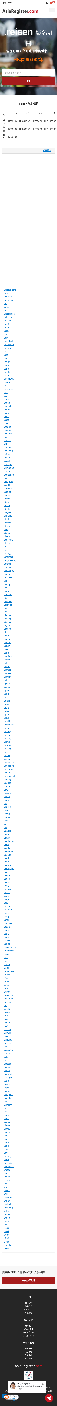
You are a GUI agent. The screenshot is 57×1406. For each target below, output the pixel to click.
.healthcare (9, 724)
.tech (6, 1118)
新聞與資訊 (28, 1309)
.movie (7, 875)
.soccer (7, 1063)
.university (9, 1162)
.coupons (8, 481)
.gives (7, 683)
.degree (7, 512)
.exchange (9, 570)
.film (6, 597)
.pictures (8, 923)
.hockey (7, 731)
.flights (7, 625)
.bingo (7, 361)
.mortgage (9, 868)
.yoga (6, 1248)
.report (7, 991)
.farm (6, 591)
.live (6, 810)
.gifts (6, 680)
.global (7, 686)
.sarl (6, 1025)
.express (8, 577)
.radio (6, 967)
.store (6, 1080)
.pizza (7, 926)
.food (6, 635)
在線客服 (30, 1280)
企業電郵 (28, 1355)
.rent (6, 988)
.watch (7, 1200)
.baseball (8, 341)
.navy (6, 885)
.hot (6, 752)
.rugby (7, 1012)
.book (6, 375)
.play (6, 933)
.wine (6, 1210)
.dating (7, 505)
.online (7, 906)
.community (9, 467)
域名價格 (28, 1352)
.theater (7, 1125)
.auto (6, 327)
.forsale (7, 642)
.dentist (7, 522)
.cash (6, 423)
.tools (6, 1139)
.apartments (9, 299)
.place (7, 930)
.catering (8, 433)
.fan (6, 587)
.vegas (7, 1169)
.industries (9, 765)
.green (7, 704)
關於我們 (28, 1303)
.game (7, 666)
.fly (5, 632)
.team (6, 1115)
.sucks (7, 1091)
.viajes (7, 1176)
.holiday (8, 734)
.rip (5, 1005)
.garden (7, 676)
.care (6, 413)
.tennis (7, 1121)
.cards (7, 409)
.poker (7, 940)
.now (6, 902)
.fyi (5, 662)
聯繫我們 (28, 1306)
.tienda (7, 1132)
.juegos (7, 782)
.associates (9, 313)
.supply (7, 1097)
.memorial (8, 851)
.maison (8, 830)
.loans (7, 817)
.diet (6, 529)
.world (7, 1217)
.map (6, 834)
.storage (8, 1077)
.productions (10, 947)
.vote (6, 1193)
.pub (6, 957)
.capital (7, 406)
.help (6, 728)
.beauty (7, 347)
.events (7, 563)
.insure (7, 772)
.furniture (8, 656)
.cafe (6, 395)
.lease (7, 796)
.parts (6, 913)
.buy (6, 392)
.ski (5, 1060)
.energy (7, 553)
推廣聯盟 (28, 1313)
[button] (8, 2)
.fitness (7, 621)
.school (7, 1029)
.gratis (7, 700)
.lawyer (7, 793)
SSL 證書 (28, 1358)
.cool (6, 478)
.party (6, 916)
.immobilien (9, 762)
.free (6, 649)
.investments (10, 776)
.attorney (8, 317)
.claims (7, 447)
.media (7, 847)
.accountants (10, 289)
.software (8, 1074)
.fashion (8, 594)
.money (7, 865)
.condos (8, 471)
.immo (7, 758)
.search (7, 1036)
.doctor (7, 543)
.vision (7, 1190)
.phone (7, 919)
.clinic (7, 454)
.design (7, 526)
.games (7, 669)
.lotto (6, 820)
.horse (7, 741)
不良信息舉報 (28, 1332)
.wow (6, 1221)
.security (8, 1039)
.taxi (6, 1111)
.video (7, 1180)
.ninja (6, 895)
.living (7, 813)
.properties (9, 950)
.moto (6, 871)
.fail (5, 580)
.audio (7, 324)
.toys (6, 1152)
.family (7, 584)
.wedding (8, 1207)
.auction (8, 320)
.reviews (8, 1002)
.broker (7, 382)
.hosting (8, 748)
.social (7, 1067)
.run (6, 1015)
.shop (6, 1046)
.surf (6, 1101)
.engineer (8, 556)
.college (8, 464)
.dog (6, 546)
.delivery (8, 515)
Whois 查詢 (28, 1329)
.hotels (7, 755)
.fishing (7, 615)
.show (7, 1053)
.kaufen (7, 786)
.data (6, 501)
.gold (6, 693)
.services (8, 1043)
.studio (7, 1084)
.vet (5, 1173)
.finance (8, 601)
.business (8, 389)
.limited (7, 806)
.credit (7, 484)
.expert (7, 573)
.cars (6, 416)
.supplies (8, 1094)
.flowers (7, 628)
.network (8, 888)
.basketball (9, 344)
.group (7, 710)
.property (8, 954)
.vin (5, 1183)
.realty (7, 974)
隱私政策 (49, 1391)
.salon (7, 1022)
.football (8, 639)
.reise (6, 984)
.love (6, 823)
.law (6, 789)
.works (7, 1214)
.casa (6, 419)
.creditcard (9, 488)
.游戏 (6, 1234)
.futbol (7, 659)
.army (6, 306)
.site (6, 1056)
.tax (5, 1108)
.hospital (8, 745)
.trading (7, 1156)
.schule (7, 1032)
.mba (6, 844)
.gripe (6, 707)
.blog (6, 368)
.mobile (7, 854)
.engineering (10, 560)
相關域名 (47, 150)
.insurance (9, 769)
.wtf (5, 1224)
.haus (6, 717)
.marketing (9, 841)
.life (5, 803)
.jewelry (7, 779)
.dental (7, 519)
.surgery (8, 1104)
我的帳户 (28, 1326)
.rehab (7, 981)
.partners (8, 909)
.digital (7, 532)
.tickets (7, 1128)
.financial (8, 604)
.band (6, 334)
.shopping (8, 1049)
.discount (8, 539)
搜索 (28, 81)
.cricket (7, 491)
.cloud (7, 457)
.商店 (6, 1228)
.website (8, 1204)
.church (7, 440)
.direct (7, 536)
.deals (7, 508)
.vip (5, 1186)
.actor (6, 293)
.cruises (7, 495)
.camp (7, 402)
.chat (6, 436)
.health (7, 721)
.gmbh (7, 690)
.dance (7, 498)
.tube (6, 1159)
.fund (6, 652)
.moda (7, 858)
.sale (6, 1019)
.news (7, 892)
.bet (6, 351)
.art (5, 310)
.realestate (9, 971)
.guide (7, 714)
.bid (6, 358)
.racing (7, 964)
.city (6, 443)
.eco (6, 550)
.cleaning (8, 450)
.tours (6, 1142)
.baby (6, 330)
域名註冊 (28, 1348)
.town (6, 1149)
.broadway (9, 378)
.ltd (5, 827)
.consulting (9, 474)
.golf (6, 697)
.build (6, 385)
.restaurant (9, 998)
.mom (6, 861)
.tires (6, 1135)
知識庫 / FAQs (28, 1336)
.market (7, 837)
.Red (6, 978)
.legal (6, 799)
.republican (9, 995)
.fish (6, 608)
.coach (7, 460)
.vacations (9, 1166)
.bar (6, 337)
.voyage (8, 1197)
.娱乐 (6, 1231)
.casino (7, 426)
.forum (7, 645)
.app (6, 303)
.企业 (6, 1241)
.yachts (7, 1245)
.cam (6, 399)
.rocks (7, 1008)
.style (6, 1087)
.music (7, 878)
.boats (7, 371)
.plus (6, 936)
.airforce (8, 296)
